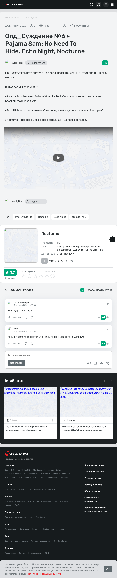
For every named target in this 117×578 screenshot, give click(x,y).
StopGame (62, 541)
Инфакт (8, 505)
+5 (54, 541)
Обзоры (37, 489)
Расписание (10, 553)
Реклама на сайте (93, 478)
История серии (44, 501)
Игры (8, 524)
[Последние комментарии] (98, 4)
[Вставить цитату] (101, 363)
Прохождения (12, 512)
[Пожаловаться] (64, 25)
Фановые (33, 474)
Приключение (71, 247)
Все (6, 470)
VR (25, 474)
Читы (31, 517)
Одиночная (78, 250)
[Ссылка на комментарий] (107, 303)
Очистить (50, 271)
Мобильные (17, 477)
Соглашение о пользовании (91, 499)
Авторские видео (61, 501)
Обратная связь (92, 491)
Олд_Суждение (23, 217)
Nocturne (43, 217)
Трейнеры (40, 517)
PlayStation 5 (39, 470)
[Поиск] (91, 4)
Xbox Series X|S (23, 470)
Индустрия (45, 474)
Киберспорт (52, 477)
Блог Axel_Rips (30, 17)
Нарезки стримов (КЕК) (38, 553)
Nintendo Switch (55, 470)
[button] (14, 317)
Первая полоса (24, 489)
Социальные (30, 477)
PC (58, 243)
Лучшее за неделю (19, 541)
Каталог (35, 529)
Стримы (9, 548)
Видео (8, 496)
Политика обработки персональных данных (96, 509)
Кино (41, 477)
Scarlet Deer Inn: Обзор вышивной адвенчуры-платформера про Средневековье (26, 428)
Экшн (60, 247)
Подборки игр (50, 489)
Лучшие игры (10, 529)
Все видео (9, 501)
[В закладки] (53, 420)
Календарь (24, 529)
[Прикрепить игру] (89, 363)
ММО (7, 477)
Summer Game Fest (61, 474)
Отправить (16, 363)
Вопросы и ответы (94, 465)
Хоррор (83, 247)
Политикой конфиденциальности (44, 574)
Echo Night (60, 217)
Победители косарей (40, 541)
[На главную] (12, 4)
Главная (9, 17)
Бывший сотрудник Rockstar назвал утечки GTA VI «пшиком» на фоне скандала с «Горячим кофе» (84, 428)
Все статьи (10, 489)
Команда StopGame (94, 471)
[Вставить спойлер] (107, 363)
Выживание (94, 247)
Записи (22, 553)
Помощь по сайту (93, 484)
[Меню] (113, 4)
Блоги (18, 17)
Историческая (64, 250)
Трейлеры (19, 505)
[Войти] (106, 4)
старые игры (79, 217)
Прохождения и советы (15, 517)
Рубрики (21, 501)
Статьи (8, 484)
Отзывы (60, 529)
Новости (9, 465)
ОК (108, 569)
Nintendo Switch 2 (13, 474)
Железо (64, 477)
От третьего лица (94, 250)
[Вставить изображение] (95, 363)
